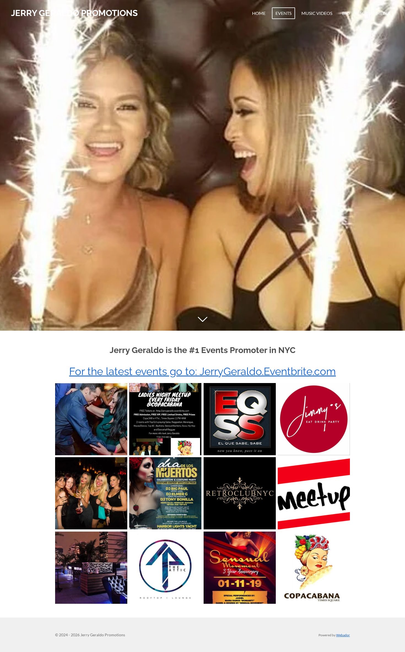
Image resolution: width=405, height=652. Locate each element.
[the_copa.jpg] (314, 567)
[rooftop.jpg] (91, 567)
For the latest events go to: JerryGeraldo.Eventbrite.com (202, 371)
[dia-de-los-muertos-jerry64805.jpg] (165, 493)
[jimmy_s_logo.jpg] (314, 419)
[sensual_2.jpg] (239, 567)
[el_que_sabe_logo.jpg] (239, 419)
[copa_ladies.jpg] (165, 419)
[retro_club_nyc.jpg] (91, 493)
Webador (343, 635)
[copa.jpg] (91, 419)
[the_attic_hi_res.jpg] (165, 567)
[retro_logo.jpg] (239, 493)
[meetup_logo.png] (314, 493)
